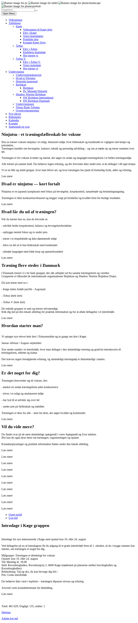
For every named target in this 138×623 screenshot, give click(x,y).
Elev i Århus (30, 49)
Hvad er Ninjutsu (25, 78)
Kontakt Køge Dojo (34, 42)
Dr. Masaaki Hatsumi (35, 91)
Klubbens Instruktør (34, 52)
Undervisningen (25, 104)
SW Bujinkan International (38, 97)
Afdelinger (15, 23)
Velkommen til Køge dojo (37, 29)
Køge (19, 26)
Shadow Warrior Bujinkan (31, 94)
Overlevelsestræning (27, 110)
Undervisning (16, 71)
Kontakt (13, 123)
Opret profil (15, 514)
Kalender (14, 120)
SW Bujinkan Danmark (36, 100)
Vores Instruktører (33, 36)
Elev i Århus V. (32, 62)
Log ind (13, 517)
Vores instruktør (32, 65)
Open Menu (9, 13)
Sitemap (6, 612)
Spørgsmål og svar (19, 126)
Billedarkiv (15, 117)
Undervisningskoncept (28, 74)
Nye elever (15, 113)
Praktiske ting (30, 39)
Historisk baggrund (27, 81)
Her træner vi (30, 55)
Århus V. (21, 58)
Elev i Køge (30, 32)
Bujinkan (21, 84)
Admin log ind (9, 618)
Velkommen (15, 19)
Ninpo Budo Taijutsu (28, 107)
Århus (19, 45)
